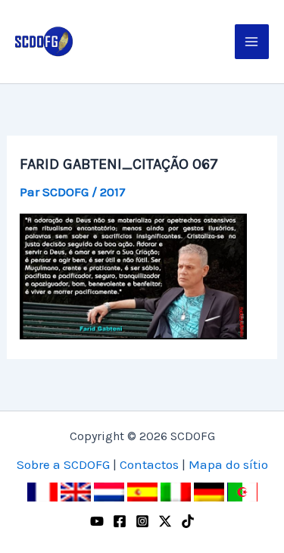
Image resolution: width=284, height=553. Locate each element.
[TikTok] (188, 521)
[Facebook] (119, 521)
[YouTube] (97, 521)
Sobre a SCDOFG (63, 464)
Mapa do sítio (228, 464)
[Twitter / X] (165, 521)
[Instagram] (142, 521)
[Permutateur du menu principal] (252, 41)
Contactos (149, 464)
